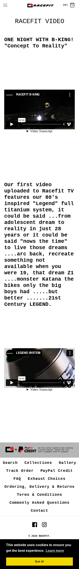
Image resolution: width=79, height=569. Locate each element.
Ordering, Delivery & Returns (39, 487)
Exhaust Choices (47, 479)
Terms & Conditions (39, 495)
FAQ (17, 479)
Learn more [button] (55, 550)
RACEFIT (44, 536)
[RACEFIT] (39, 5)
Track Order (20, 471)
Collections (38, 463)
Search (10, 463)
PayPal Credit (56, 471)
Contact (39, 511)
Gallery (67, 463)
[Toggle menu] (5, 5)
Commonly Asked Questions (39, 503)
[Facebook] (34, 524)
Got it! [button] (39, 561)
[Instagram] (44, 524)
